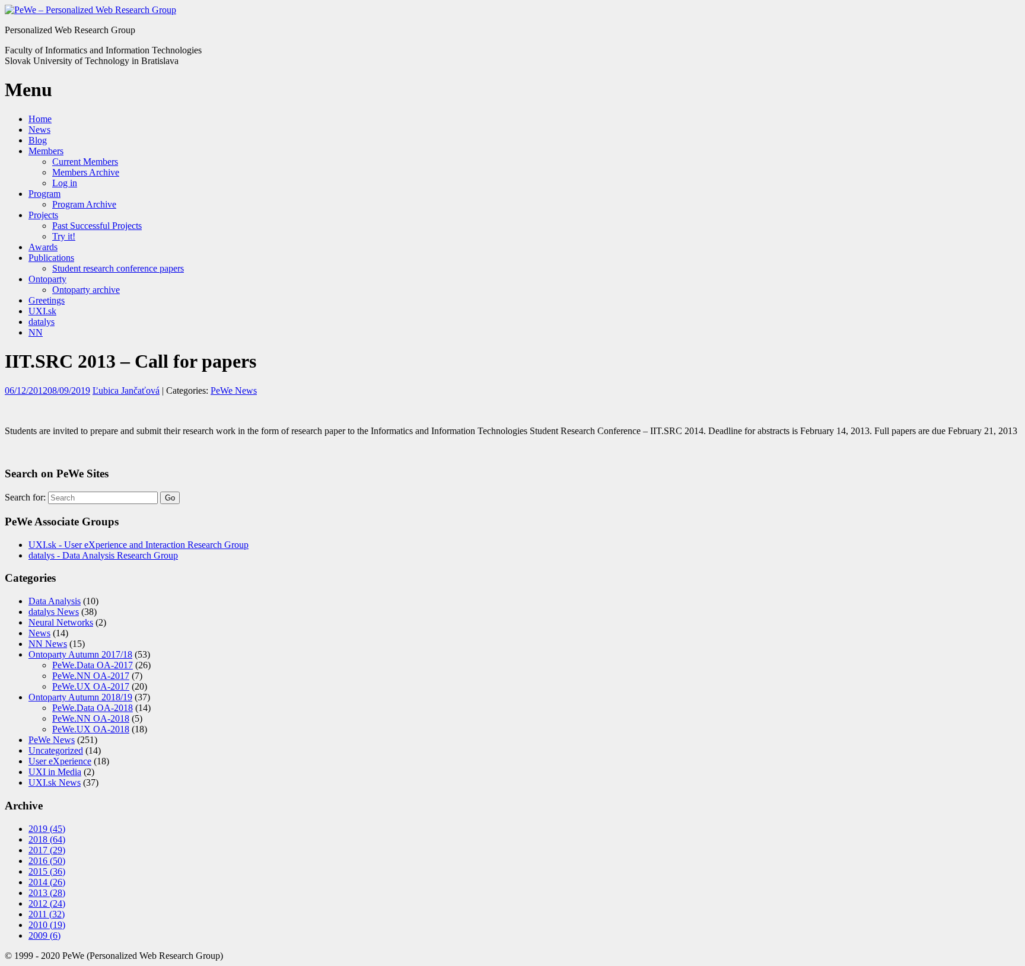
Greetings (46, 300)
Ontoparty (47, 279)
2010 (46, 925)
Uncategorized (55, 750)
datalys (41, 322)
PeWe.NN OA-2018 (90, 718)
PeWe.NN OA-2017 (90, 676)
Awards (43, 247)
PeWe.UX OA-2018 (90, 729)
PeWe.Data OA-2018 (92, 708)
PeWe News (234, 390)
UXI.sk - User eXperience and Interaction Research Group (138, 545)
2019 (46, 829)
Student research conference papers (118, 268)
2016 (46, 861)
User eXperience (59, 761)
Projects (43, 215)
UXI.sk (42, 311)
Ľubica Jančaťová (126, 390)
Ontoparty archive (86, 290)
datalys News (53, 612)
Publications (51, 258)
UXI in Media (54, 772)
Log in (64, 183)
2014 (46, 882)
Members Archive (85, 172)
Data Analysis (54, 601)
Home (40, 119)
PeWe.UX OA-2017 (90, 686)
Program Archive (84, 204)
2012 (46, 903)
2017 (46, 850)
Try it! (63, 236)
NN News (47, 644)
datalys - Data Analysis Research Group (103, 555)
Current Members (85, 162)
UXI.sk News (54, 782)
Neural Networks (60, 622)
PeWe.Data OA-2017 (92, 665)
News (39, 130)
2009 (44, 935)
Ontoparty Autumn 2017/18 (80, 654)
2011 (46, 914)
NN (35, 332)
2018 (46, 839)
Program (44, 194)
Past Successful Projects (97, 226)
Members (45, 151)
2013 (46, 893)
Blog (37, 140)
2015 (46, 871)
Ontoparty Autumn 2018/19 (80, 697)
